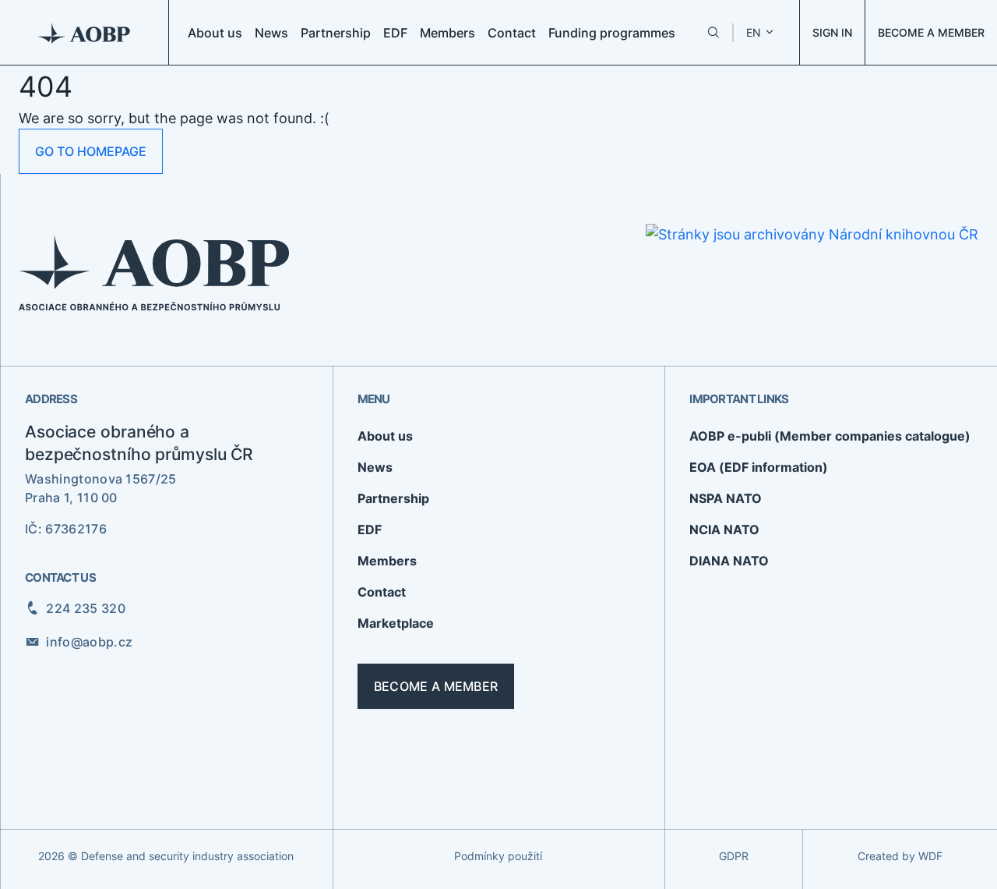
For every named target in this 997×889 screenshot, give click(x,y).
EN (753, 32)
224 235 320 (85, 608)
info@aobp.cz (89, 642)
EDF (395, 33)
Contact (512, 33)
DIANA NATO (729, 560)
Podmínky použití (498, 855)
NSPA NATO (725, 498)
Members (447, 33)
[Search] (713, 32)
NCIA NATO (724, 529)
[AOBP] (84, 32)
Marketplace (396, 623)
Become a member (436, 686)
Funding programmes (611, 33)
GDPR (734, 855)
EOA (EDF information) (758, 467)
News (271, 33)
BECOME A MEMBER (931, 32)
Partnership (336, 33)
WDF (930, 855)
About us (215, 33)
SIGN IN (832, 32)
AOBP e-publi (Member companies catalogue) (830, 436)
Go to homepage (90, 151)
